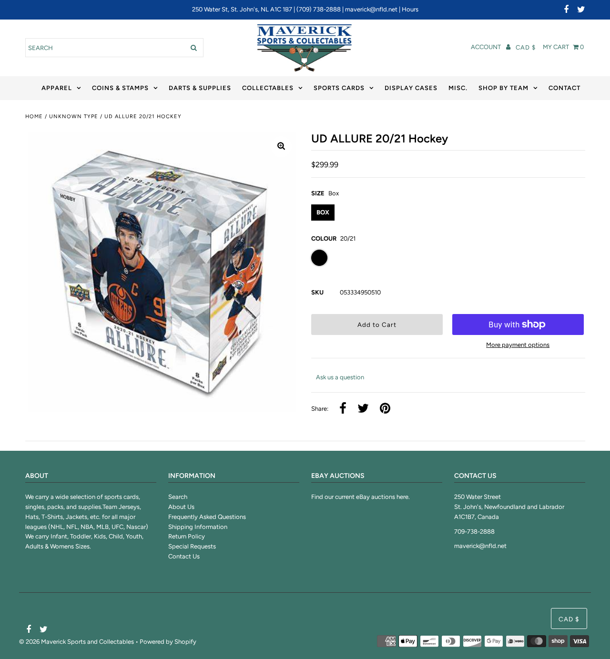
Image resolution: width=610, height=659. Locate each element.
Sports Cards (339, 87)
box (322, 212)
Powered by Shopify (168, 641)
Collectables (268, 87)
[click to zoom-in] (281, 146)
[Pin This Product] (385, 409)
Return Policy (186, 536)
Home (34, 116)
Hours (410, 9)
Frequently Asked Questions (207, 516)
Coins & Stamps (120, 87)
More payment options (517, 344)
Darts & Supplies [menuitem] (200, 87)
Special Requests (192, 546)
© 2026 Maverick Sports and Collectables (76, 641)
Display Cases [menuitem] (411, 87)
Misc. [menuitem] (458, 87)
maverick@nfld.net (371, 9)
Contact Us (184, 556)
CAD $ (526, 47)
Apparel (56, 87)
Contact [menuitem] (564, 87)
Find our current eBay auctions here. (360, 496)
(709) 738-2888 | (320, 9)
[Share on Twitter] (363, 409)
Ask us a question (340, 377)
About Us (181, 506)
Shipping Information (197, 526)
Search (177, 496)
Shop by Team (503, 87)
